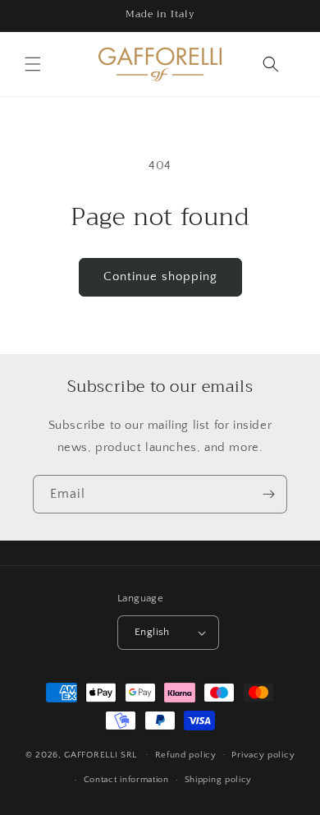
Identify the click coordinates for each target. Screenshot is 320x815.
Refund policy (186, 755)
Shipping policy (219, 780)
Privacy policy (263, 755)
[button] (33, 64)
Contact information (126, 780)
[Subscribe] (268, 494)
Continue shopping (160, 276)
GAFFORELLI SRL (100, 754)
